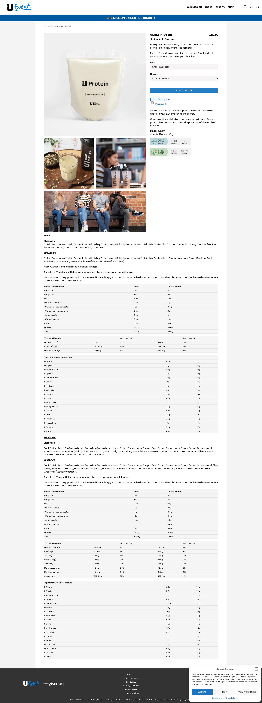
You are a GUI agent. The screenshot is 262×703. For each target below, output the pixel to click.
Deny (224, 691)
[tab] (160, 99)
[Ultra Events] (19, 12)
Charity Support (131, 678)
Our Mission (194, 7)
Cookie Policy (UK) (131, 693)
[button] (256, 669)
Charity (220, 7)
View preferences (247, 691)
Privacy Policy (230, 698)
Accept (202, 691)
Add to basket (184, 90)
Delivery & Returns (131, 686)
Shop (231, 7)
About (208, 7)
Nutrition (55, 26)
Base (152, 62)
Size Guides (131, 682)
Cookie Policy (217, 698)
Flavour (154, 74)
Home (46, 26)
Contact (131, 674)
